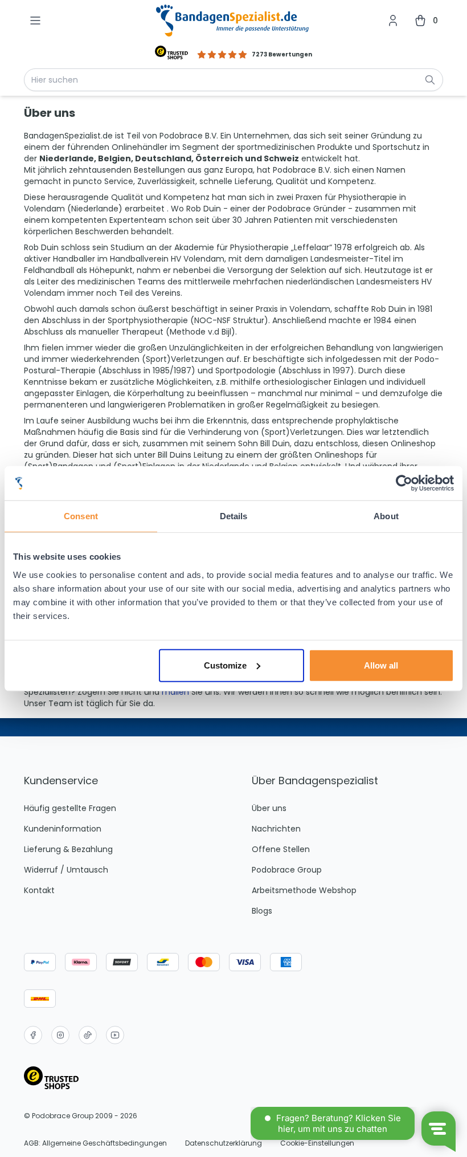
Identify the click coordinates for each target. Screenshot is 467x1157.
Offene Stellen (281, 849)
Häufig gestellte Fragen (70, 808)
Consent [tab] (81, 516)
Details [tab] (234, 516)
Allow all (381, 665)
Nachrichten (276, 828)
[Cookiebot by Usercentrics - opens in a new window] (404, 483)
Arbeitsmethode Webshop (304, 890)
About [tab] (386, 516)
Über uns (269, 808)
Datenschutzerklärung (223, 1143)
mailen (176, 692)
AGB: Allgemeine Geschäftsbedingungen (95, 1143)
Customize (225, 665)
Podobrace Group (287, 869)
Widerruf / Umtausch (66, 869)
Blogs (262, 910)
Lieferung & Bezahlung (68, 849)
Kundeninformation (62, 828)
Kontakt (39, 890)
